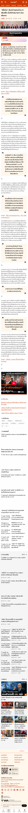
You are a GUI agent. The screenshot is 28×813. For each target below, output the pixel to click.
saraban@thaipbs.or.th (19, 786)
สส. (2, 426)
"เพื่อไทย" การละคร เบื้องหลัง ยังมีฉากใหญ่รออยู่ (13, 360)
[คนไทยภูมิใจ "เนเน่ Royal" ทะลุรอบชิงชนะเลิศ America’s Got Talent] (7, 705)
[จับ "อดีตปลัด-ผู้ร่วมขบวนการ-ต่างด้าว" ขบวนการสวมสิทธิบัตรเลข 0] (6, 532)
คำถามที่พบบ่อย (4, 757)
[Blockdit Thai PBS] (23, 790)
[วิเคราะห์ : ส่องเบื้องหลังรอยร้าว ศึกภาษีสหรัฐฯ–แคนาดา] (21, 733)
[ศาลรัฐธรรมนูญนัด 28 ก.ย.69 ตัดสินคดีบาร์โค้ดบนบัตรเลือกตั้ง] (6, 638)
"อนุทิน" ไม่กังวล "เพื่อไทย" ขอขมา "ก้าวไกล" (12, 413)
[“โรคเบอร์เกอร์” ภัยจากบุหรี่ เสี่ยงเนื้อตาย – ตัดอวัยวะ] (7, 719)
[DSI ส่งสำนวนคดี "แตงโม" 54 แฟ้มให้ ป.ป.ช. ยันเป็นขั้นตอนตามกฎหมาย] (14, 481)
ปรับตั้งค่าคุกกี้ (17, 762)
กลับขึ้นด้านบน (22, 751)
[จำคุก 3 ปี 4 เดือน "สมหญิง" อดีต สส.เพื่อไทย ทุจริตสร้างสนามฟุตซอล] (14, 587)
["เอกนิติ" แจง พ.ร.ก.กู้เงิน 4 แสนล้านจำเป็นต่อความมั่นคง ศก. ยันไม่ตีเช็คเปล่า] (6, 654)
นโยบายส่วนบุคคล (4, 759)
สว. (6, 426)
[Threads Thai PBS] (11, 790)
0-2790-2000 (6, 783)
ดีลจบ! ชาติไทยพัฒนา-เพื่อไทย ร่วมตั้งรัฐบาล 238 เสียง (13, 92)
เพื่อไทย (3, 421)
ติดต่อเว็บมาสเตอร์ (18, 757)
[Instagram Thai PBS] (8, 790)
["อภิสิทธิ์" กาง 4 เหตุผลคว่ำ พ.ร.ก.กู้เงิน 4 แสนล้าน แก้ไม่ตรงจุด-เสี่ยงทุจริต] (14, 564)
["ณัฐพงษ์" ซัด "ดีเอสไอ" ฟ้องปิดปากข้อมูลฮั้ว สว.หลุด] (6, 631)
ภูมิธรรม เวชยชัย (5, 423)
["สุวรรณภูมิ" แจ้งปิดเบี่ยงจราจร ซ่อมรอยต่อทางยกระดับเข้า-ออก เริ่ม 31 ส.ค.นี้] (14, 501)
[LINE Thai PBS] (14, 790)
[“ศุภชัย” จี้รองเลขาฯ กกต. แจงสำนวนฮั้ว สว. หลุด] (14, 688)
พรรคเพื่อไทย (13, 423)
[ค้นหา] (5, 2)
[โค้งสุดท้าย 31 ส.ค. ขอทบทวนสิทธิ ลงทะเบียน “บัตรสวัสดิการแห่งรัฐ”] (6, 525)
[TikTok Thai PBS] (20, 790)
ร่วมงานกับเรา (4, 762)
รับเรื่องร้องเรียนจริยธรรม (19, 759)
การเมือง (3, 18)
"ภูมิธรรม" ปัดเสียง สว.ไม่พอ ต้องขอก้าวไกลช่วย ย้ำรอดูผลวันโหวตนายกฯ (13, 409)
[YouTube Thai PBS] (17, 790)
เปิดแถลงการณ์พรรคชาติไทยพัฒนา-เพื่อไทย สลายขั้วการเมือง (13, 403)
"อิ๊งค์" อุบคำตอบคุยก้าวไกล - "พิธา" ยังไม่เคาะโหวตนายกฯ (13, 216)
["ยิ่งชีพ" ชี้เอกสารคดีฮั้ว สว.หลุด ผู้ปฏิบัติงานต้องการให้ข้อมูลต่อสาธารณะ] (14, 610)
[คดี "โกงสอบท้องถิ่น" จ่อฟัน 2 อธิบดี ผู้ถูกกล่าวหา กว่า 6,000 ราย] (21, 705)
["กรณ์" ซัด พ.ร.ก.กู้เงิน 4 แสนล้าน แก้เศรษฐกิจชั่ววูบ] (14, 461)
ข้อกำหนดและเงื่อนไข (18, 755)
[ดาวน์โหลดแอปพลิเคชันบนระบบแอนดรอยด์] (13, 773)
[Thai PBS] (14, 2)
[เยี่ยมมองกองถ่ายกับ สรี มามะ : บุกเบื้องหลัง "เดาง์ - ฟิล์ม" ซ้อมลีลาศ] (21, 719)
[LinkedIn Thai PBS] (2, 793)
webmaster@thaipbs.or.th (12, 785)
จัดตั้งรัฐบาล (10, 421)
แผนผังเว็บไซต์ (4, 755)
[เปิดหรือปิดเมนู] (23, 2)
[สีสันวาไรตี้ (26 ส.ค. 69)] (7, 733)
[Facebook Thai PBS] (2, 790)
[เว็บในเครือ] (2, 2)
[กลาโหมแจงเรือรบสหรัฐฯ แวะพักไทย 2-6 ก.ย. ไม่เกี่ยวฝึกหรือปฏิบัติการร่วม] (6, 645)
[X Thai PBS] (5, 790)
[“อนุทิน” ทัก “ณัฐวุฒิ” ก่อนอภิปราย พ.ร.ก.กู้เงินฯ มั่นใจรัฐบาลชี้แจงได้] (6, 546)
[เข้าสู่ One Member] (26, 2)
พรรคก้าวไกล (21, 423)
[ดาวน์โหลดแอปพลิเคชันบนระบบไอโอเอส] (13, 769)
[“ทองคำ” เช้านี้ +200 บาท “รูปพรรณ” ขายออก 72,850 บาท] (6, 539)
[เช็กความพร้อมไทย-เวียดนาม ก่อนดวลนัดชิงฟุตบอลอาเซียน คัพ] (14, 441)
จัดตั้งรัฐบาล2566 (18, 421)
